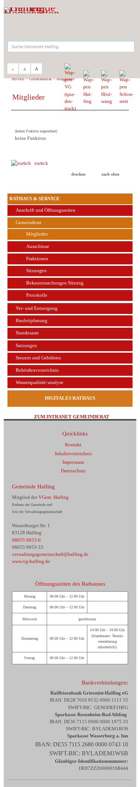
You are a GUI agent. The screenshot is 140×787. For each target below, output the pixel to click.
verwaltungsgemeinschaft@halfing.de (50, 554)
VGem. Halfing (53, 497)
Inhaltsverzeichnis (73, 453)
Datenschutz (73, 470)
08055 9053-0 (26, 540)
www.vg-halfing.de (31, 561)
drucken (78, 174)
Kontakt (73, 444)
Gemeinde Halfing (33, 486)
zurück (39, 163)
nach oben (110, 174)
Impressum (73, 462)
